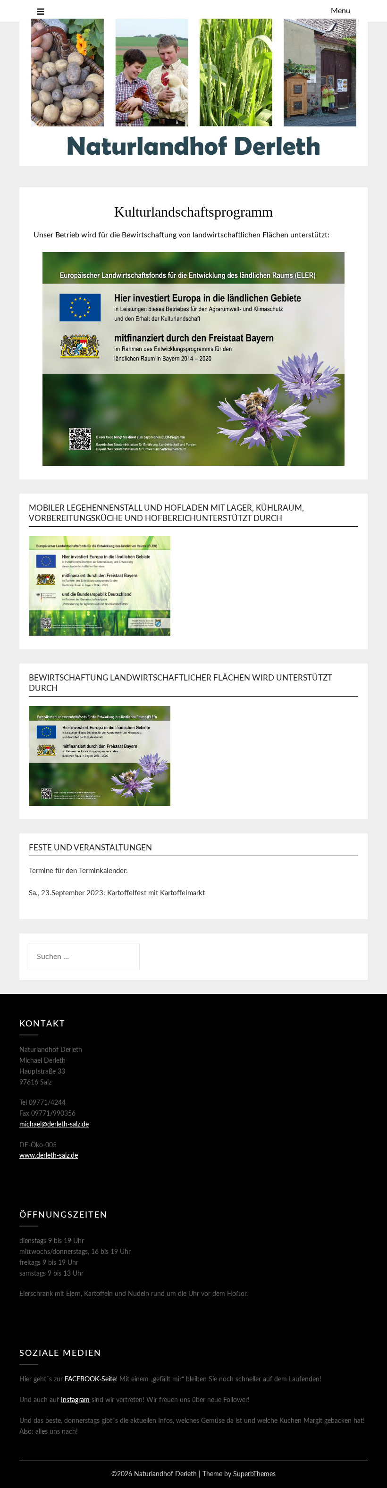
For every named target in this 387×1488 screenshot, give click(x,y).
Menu (340, 11)
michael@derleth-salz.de (54, 1124)
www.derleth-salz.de (48, 1155)
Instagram (75, 1400)
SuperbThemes (254, 1474)
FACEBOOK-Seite (90, 1379)
